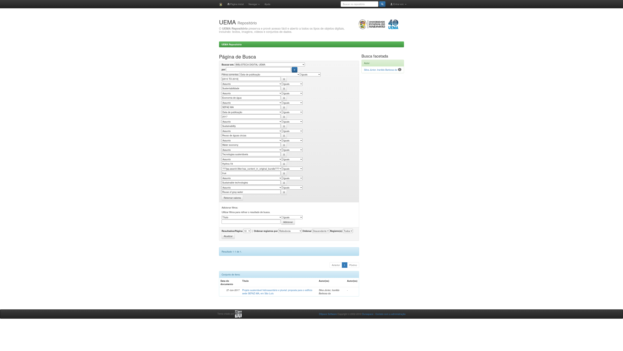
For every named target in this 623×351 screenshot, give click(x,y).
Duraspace (367, 314)
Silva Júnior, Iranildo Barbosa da (380, 69)
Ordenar (307, 231)
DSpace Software (328, 314)
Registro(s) (336, 231)
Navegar (253, 4)
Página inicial (237, 4)
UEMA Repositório (231, 44)
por (223, 69)
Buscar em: (228, 64)
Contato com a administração (390, 314)
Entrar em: (399, 4)
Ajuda (267, 4)
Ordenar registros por (266, 231)
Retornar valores (232, 197)
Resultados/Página (232, 231)
